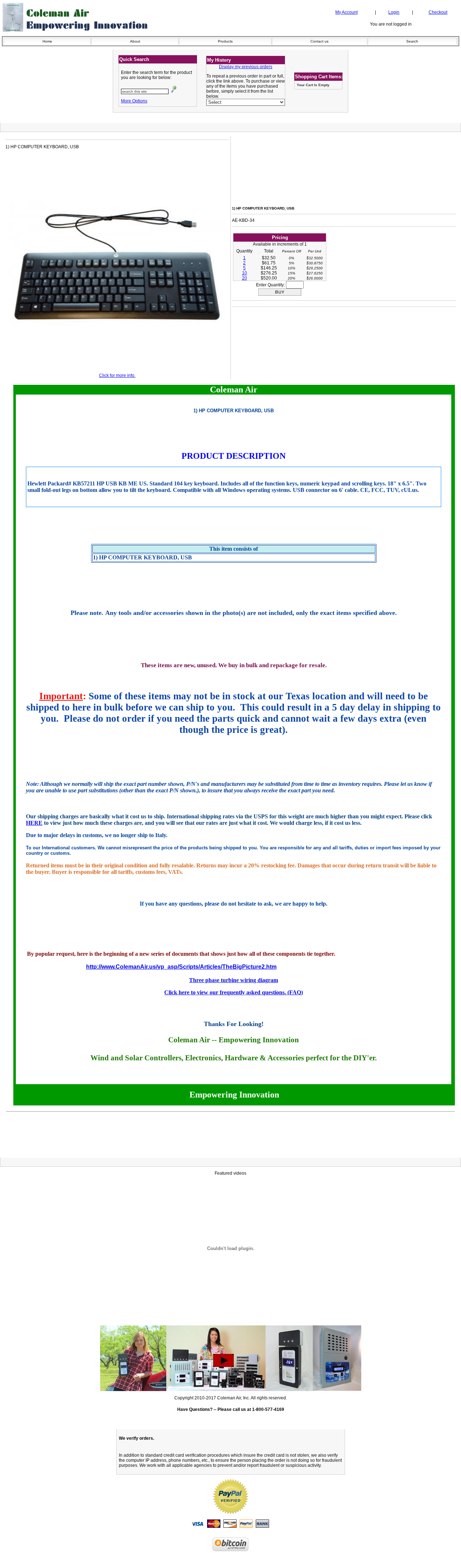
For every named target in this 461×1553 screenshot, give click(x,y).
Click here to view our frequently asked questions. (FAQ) (233, 992)
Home (47, 41)
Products (225, 41)
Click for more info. (117, 375)
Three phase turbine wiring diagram (233, 980)
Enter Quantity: (271, 284)
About (135, 41)
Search (412, 41)
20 (244, 278)
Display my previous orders (245, 66)
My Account (346, 12)
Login (393, 12)
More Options (134, 101)
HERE (34, 823)
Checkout (438, 12)
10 (244, 273)
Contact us (319, 41)
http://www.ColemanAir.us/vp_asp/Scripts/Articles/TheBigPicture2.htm (181, 967)
